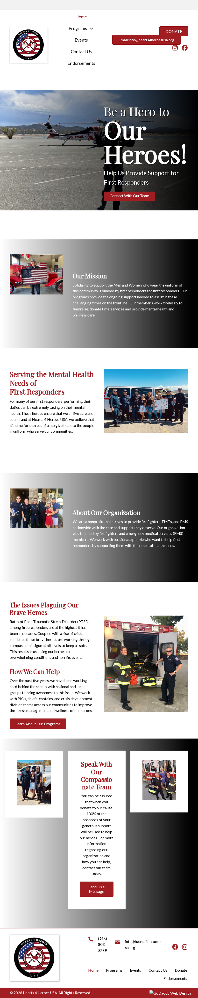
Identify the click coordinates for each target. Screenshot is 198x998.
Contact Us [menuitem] (157, 970)
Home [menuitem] (93, 970)
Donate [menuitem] (181, 970)
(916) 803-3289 (102, 944)
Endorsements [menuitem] (175, 978)
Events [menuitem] (135, 970)
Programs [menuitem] (114, 970)
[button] (91, 28)
